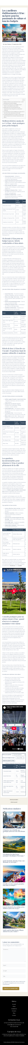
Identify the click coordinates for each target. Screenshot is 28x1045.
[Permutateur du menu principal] (24, 2)
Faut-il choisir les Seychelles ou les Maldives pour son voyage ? (13, 907)
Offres (14, 1006)
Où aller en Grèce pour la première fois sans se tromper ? (13, 884)
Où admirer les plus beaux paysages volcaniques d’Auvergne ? (14, 855)
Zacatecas (12, 565)
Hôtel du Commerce (9, 3)
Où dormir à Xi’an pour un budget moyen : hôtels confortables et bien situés (13, 105)
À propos (14, 1011)
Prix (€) (17, 766)
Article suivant (14, 802)
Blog (14, 1013)
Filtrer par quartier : (7, 754)
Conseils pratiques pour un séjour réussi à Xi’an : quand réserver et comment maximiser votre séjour (14, 116)
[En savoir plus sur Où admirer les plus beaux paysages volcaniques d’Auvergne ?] (14, 844)
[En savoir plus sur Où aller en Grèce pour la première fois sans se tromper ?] (14, 873)
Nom (4, 766)
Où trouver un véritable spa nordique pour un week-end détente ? (14, 831)
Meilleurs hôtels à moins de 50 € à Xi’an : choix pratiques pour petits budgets (14, 102)
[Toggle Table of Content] (22, 100)
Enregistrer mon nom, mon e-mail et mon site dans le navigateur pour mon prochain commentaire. (14, 983)
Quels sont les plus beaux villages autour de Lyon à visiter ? (13, 930)
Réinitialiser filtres (8, 760)
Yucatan (20, 565)
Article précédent (14, 799)
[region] (14, 774)
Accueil (14, 1004)
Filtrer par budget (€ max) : (8, 757)
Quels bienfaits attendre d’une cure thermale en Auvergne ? (14, 861)
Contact (14, 1015)
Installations (14, 1008)
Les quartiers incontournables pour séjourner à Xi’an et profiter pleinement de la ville (14, 112)
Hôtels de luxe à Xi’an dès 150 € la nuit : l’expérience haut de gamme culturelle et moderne (13, 109)
